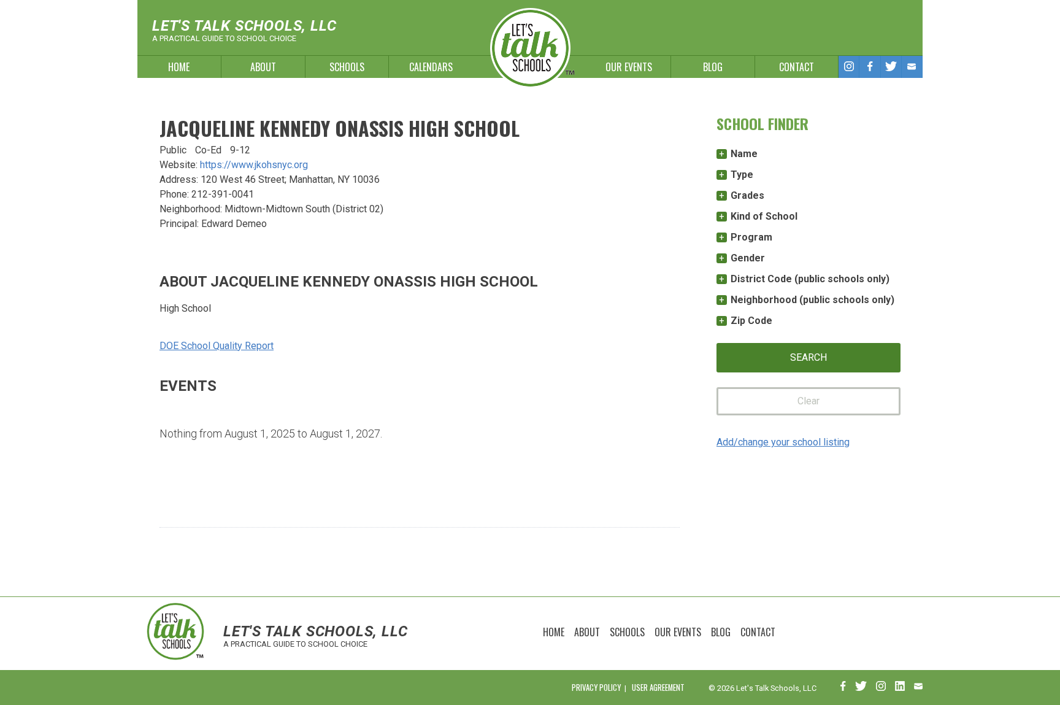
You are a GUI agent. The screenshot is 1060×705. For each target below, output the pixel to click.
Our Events (628, 67)
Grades (747, 195)
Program (751, 237)
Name (744, 154)
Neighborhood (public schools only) (812, 300)
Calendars (431, 67)
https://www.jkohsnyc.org (254, 165)
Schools (346, 67)
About (263, 67)
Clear (808, 401)
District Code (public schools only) (810, 279)
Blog (713, 67)
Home (179, 67)
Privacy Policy (596, 687)
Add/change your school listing (783, 442)
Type (742, 174)
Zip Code (751, 320)
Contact (796, 67)
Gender (748, 258)
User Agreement (658, 687)
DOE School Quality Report (216, 346)
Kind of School (764, 216)
